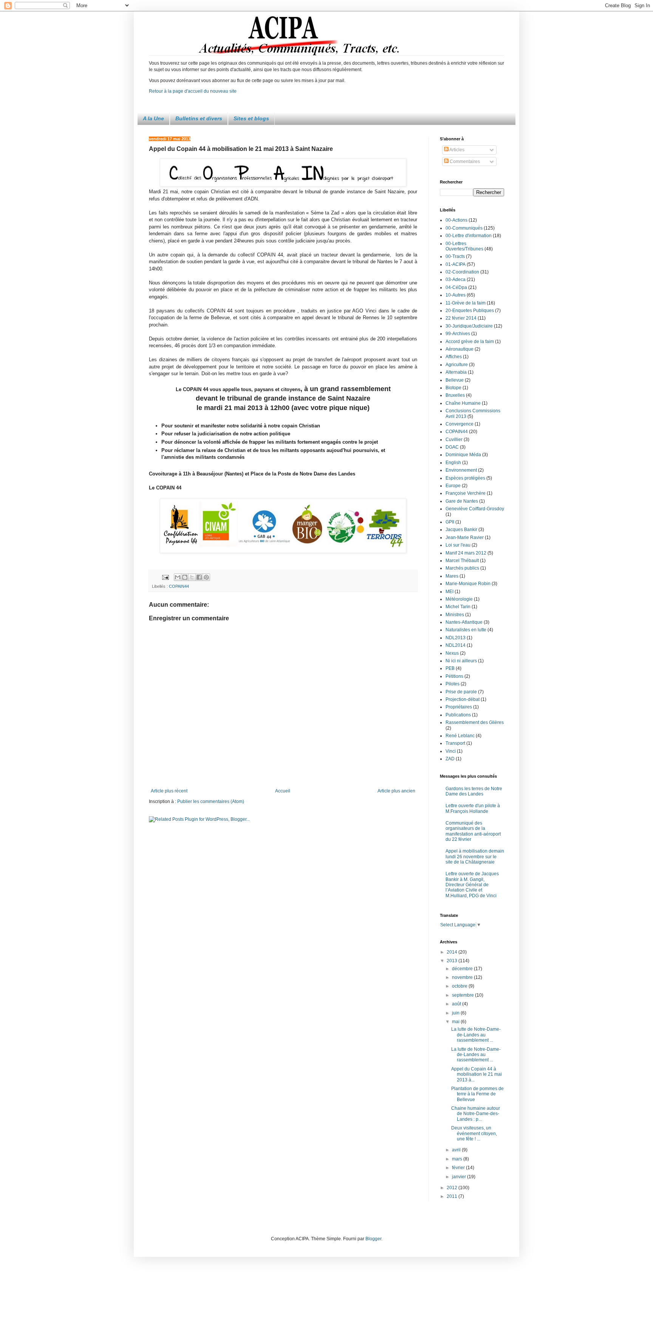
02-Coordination (462, 272)
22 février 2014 (461, 318)
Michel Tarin (458, 606)
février (459, 1167)
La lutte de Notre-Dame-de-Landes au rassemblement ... (476, 1035)
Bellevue (455, 380)
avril (457, 1150)
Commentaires (464, 161)
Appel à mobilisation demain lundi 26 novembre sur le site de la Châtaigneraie (475, 856)
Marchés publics (462, 568)
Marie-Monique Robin (468, 583)
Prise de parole (461, 691)
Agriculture (457, 364)
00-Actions (456, 220)
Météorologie (459, 599)
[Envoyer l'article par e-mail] (165, 577)
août (457, 1004)
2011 (452, 1196)
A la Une (153, 118)
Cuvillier (454, 439)
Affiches (454, 356)
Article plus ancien (396, 791)
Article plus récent (169, 791)
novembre (463, 977)
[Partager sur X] (192, 577)
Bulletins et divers (198, 118)
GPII (450, 522)
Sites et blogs (251, 118)
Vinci (451, 751)
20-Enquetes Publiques (470, 310)
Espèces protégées (465, 478)
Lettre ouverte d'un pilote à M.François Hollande (473, 808)
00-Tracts (455, 256)
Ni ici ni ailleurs (461, 660)
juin (456, 1013)
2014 (452, 952)
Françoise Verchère (466, 493)
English (453, 462)
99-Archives (458, 333)
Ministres (455, 614)
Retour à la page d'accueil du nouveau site (193, 91)
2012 (452, 1187)
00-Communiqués (464, 228)
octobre (460, 986)
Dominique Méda (463, 454)
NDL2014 (456, 645)
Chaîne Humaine (463, 403)
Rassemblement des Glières (475, 722)
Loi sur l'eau (458, 545)
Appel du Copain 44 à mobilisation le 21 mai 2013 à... (476, 1074)
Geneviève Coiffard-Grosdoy (475, 508)
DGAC (452, 447)
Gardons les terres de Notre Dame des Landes (474, 791)
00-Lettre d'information (469, 235)
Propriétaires (459, 707)
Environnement (461, 470)
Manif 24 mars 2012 (466, 553)
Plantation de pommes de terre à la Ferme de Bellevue (477, 1094)
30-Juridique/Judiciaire (469, 326)
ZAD (450, 758)
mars (457, 1159)
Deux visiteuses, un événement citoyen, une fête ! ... (474, 1133)
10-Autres (456, 295)
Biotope (453, 387)
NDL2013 (456, 637)
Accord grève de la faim (470, 341)
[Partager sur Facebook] (199, 577)
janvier (459, 1176)
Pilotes (453, 684)
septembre (463, 995)
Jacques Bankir (461, 529)
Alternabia (456, 372)
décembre (463, 968)
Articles (456, 149)
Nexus (452, 653)
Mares (452, 576)
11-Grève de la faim (466, 303)
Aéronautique (460, 349)
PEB (450, 668)
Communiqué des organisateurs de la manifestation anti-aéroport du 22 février (473, 831)
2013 (452, 960)
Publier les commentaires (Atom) (210, 801)
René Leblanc (460, 735)
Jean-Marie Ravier (465, 537)
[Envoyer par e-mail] (177, 577)
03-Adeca (456, 279)
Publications (458, 715)
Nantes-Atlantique (464, 622)
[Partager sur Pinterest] (206, 577)
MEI (449, 591)
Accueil (282, 791)
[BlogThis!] (185, 577)
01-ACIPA (456, 264)
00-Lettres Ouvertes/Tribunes (464, 246)
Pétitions (454, 676)
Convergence (460, 424)
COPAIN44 (179, 586)
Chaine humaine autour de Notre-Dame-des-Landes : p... (475, 1114)
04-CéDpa (456, 287)
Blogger (373, 1238)
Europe (453, 485)
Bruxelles (455, 395)
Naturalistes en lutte (466, 629)
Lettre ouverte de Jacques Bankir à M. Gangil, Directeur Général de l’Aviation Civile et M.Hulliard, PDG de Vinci (472, 884)
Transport (455, 743)
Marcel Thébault (462, 560)
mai (456, 1021)
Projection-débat (463, 699)
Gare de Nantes (462, 501)
